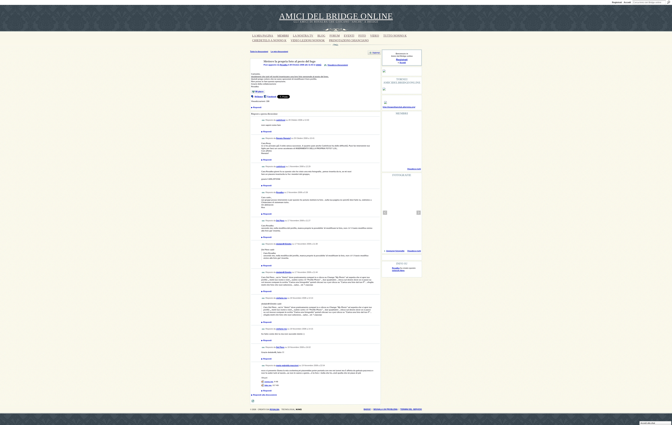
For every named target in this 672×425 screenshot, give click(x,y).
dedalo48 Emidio (284, 244)
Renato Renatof (283, 138)
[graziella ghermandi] (405, 160)
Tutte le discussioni (259, 51)
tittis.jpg (268, 385)
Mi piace (259, 91)
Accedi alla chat (647, 423)
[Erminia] (396, 150)
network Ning (398, 270)
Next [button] (418, 213)
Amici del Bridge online (336, 16)
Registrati (617, 2)
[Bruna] (396, 122)
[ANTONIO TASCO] (405, 141)
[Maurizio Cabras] (414, 132)
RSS (253, 401)
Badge (367, 409)
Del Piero (280, 221)
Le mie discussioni (279, 51)
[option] (402, 213)
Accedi (627, 2)
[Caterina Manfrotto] (387, 150)
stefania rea (281, 298)
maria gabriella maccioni (287, 365)
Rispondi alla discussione (264, 395)
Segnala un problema (385, 409)
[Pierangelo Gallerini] (405, 132)
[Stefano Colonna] (387, 122)
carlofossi (280, 120)
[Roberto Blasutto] (387, 160)
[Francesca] (387, 132)
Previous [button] (385, 213)
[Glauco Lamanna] (396, 141)
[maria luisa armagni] (396, 160)
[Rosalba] (255, 70)
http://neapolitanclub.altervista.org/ (399, 107)
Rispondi (256, 107)
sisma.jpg (269, 382)
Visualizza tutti (414, 169)
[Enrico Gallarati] (405, 122)
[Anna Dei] (414, 141)
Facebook (271, 96)
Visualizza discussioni (337, 65)
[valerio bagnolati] (405, 150)
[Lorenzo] (414, 160)
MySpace (259, 96)
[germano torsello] (387, 141)
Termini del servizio (411, 409)
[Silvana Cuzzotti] (414, 150)
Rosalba (284, 65)
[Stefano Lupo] (414, 122)
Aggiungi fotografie (395, 251)
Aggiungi (376, 53)
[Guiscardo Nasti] (396, 132)
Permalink (263, 120)
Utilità (318, 65)
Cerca (668, 2)
